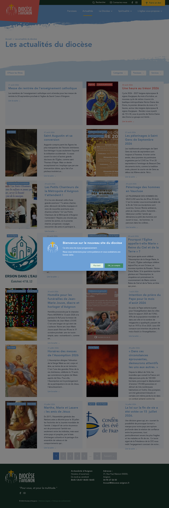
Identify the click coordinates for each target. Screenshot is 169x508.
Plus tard (96, 265)
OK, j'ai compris (114, 265)
